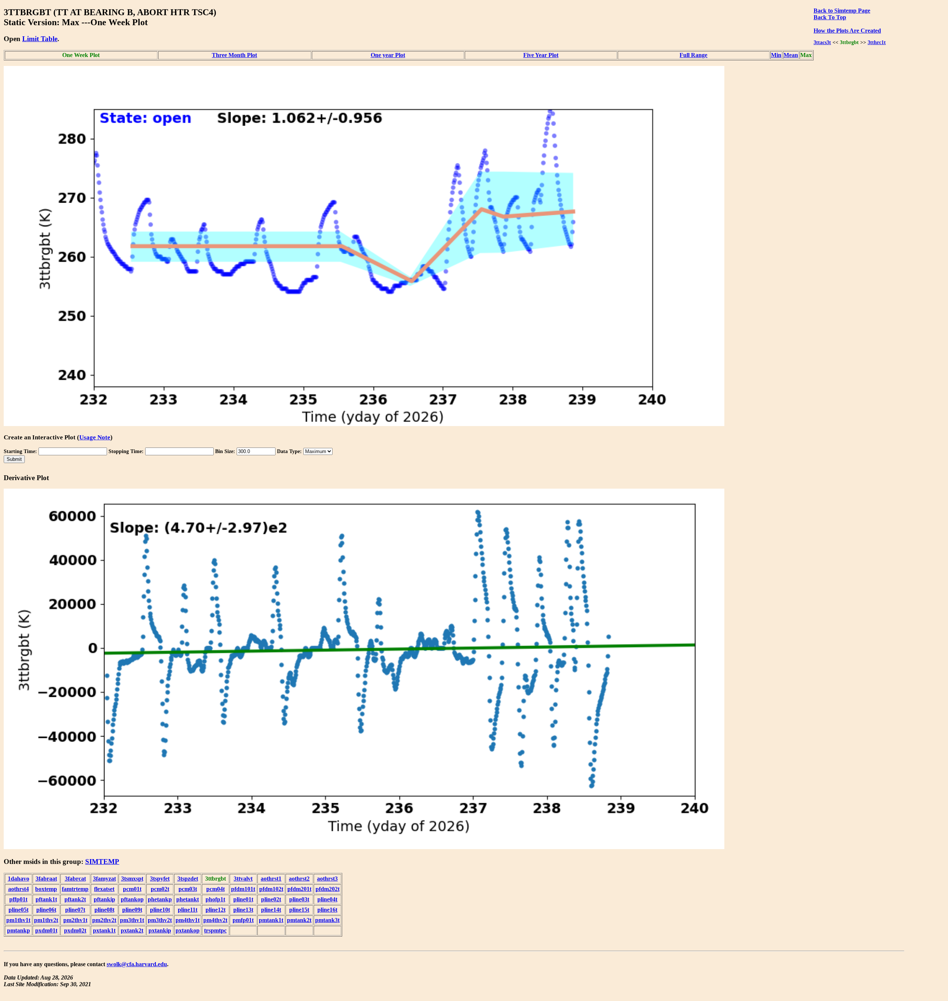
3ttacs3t (822, 42)
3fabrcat (75, 878)
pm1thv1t (18, 920)
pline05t (19, 910)
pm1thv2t (46, 920)
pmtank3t (327, 920)
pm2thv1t (75, 920)
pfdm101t (243, 889)
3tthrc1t (877, 42)
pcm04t (215, 889)
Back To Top (830, 17)
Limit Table (39, 39)
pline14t (271, 910)
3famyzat (104, 878)
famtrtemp (75, 889)
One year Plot (388, 55)
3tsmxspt (132, 878)
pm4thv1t (188, 920)
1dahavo (18, 878)
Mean (791, 55)
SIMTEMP (102, 861)
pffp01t (18, 899)
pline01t (243, 899)
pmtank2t (299, 920)
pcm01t (132, 889)
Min (776, 55)
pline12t (216, 910)
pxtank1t (104, 930)
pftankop (132, 899)
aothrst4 (18, 889)
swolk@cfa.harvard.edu (137, 964)
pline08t (104, 910)
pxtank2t (132, 930)
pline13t (243, 910)
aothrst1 (271, 878)
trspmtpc (215, 930)
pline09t (132, 910)
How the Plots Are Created (847, 30)
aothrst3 (327, 878)
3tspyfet (160, 878)
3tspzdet (187, 878)
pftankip (104, 899)
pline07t (75, 910)
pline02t (271, 899)
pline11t (187, 910)
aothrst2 (299, 878)
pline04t (327, 899)
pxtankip (159, 930)
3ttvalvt (243, 878)
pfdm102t (271, 889)
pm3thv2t (160, 920)
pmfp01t (243, 920)
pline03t (299, 899)
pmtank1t (271, 920)
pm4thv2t (215, 920)
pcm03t (187, 889)
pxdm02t (75, 930)
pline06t (46, 910)
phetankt (187, 899)
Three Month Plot (234, 55)
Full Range (693, 55)
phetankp (160, 899)
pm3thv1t (132, 920)
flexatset (104, 889)
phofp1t (215, 899)
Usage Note (94, 437)
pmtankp (18, 930)
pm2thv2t (104, 920)
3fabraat (46, 878)
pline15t (299, 910)
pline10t (160, 910)
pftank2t (75, 899)
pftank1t (46, 899)
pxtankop (188, 930)
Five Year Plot (540, 55)
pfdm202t (328, 889)
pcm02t (160, 889)
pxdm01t (46, 930)
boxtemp (46, 889)
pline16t (327, 910)
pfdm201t (299, 889)
